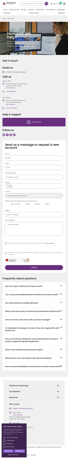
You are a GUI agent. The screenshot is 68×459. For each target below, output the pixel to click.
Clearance (61, 13)
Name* (7, 154)
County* (7, 191)
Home (4, 18)
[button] (14, 455)
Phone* (7, 182)
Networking (61, 10)
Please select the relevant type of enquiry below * (27, 202)
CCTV (5, 10)
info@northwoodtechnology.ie (16, 72)
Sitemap (33, 455)
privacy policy (49, 243)
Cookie (26, 455)
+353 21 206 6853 (11, 108)
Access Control (14, 10)
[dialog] (14, 440)
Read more (14, 434)
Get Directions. (11, 88)
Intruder (23, 10)
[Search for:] (34, 3)
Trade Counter (34, 13)
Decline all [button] (19, 451)
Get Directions (10, 104)
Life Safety (6, 13)
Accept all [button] (8, 451)
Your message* (10, 220)
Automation (40, 10)
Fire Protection (50, 10)
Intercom (31, 10)
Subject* (8, 211)
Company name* (10, 173)
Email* (7, 163)
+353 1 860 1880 (11, 91)
